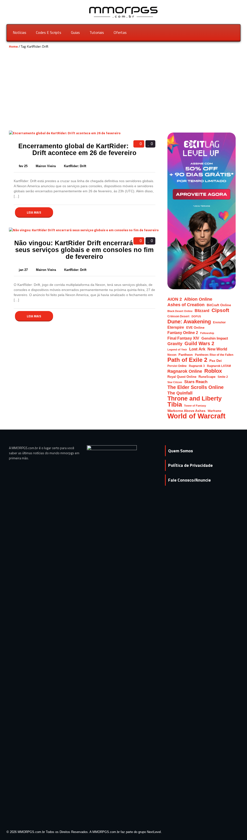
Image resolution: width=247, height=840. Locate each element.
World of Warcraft (196, 415)
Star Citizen (174, 382)
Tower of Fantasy (195, 405)
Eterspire (175, 327)
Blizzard (202, 310)
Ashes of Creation (186, 304)
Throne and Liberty (194, 398)
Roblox (213, 370)
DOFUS (196, 316)
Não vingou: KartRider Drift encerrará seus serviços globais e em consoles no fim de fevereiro (84, 249)
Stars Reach (195, 381)
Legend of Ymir (177, 349)
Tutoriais (96, 32)
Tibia (174, 404)
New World (217, 349)
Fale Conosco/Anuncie (189, 480)
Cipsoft (220, 310)
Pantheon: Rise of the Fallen (214, 354)
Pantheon (185, 355)
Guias (75, 32)
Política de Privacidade (190, 465)
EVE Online (195, 327)
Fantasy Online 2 (182, 333)
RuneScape (207, 377)
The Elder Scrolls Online (195, 387)
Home (13, 46)
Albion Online (198, 299)
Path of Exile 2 (187, 359)
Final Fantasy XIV (183, 338)
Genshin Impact (214, 338)
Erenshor (219, 322)
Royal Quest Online (181, 377)
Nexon (171, 354)
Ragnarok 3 (197, 365)
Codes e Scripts (48, 32)
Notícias (19, 32)
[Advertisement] (123, 94)
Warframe (214, 410)
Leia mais (34, 212)
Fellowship (207, 333)
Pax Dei (215, 361)
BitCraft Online (219, 305)
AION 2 (174, 299)
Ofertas (120, 32)
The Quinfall (179, 392)
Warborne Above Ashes (186, 411)
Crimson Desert (178, 316)
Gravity (174, 343)
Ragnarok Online (184, 371)
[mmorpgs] (123, 11)
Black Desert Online (179, 311)
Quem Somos (180, 450)
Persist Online (177, 365)
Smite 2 (223, 376)
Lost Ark (197, 349)
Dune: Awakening (189, 321)
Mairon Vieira (46, 166)
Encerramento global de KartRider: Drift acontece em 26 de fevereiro (77, 149)
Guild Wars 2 (199, 343)
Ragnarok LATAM (219, 365)
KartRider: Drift (75, 166)
